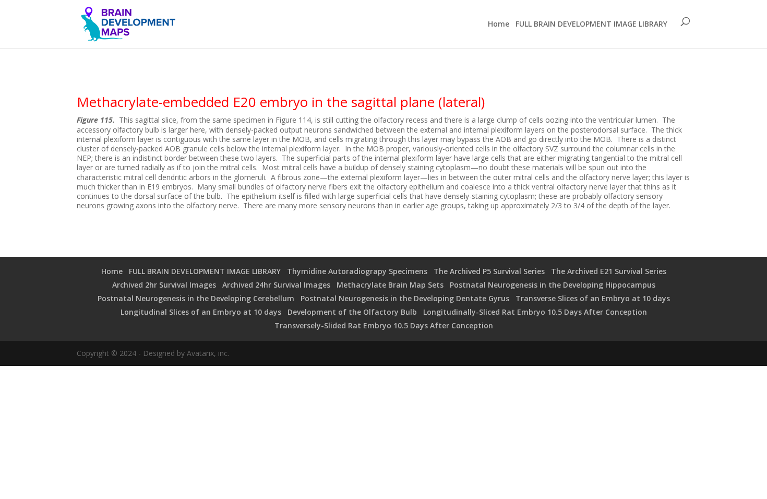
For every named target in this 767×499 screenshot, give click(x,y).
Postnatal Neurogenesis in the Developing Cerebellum (196, 298)
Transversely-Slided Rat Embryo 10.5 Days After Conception (383, 325)
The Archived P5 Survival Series (489, 271)
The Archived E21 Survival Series (608, 271)
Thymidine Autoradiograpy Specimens (357, 271)
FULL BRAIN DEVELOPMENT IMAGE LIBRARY (591, 24)
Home (498, 24)
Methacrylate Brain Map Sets (390, 285)
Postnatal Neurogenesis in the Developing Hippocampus (552, 285)
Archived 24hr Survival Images (276, 285)
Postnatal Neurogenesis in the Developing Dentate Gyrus (405, 298)
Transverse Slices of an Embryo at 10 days (593, 298)
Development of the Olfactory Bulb (352, 312)
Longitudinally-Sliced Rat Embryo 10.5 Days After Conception (535, 312)
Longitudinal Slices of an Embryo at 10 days (201, 312)
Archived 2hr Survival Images (164, 285)
